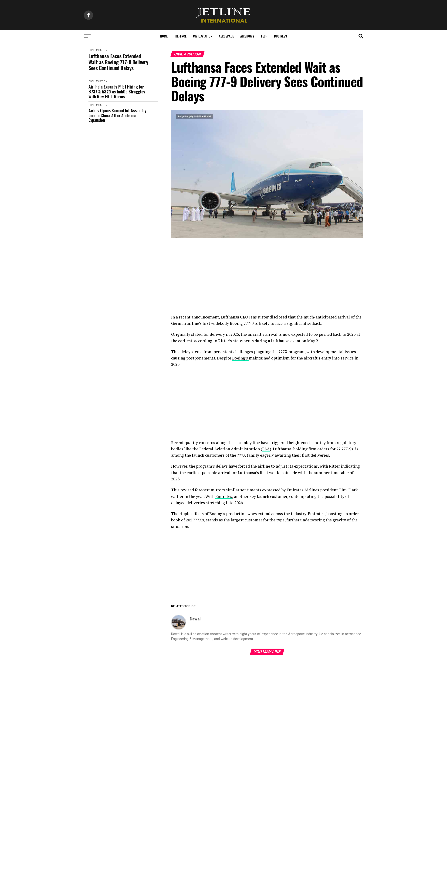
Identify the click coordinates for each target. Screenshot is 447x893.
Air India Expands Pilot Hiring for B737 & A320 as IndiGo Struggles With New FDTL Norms (116, 91)
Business (280, 36)
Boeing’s (240, 358)
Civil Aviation (202, 36)
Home (164, 36)
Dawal (195, 619)
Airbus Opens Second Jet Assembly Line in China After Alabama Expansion (117, 115)
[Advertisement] (267, 279)
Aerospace (226, 36)
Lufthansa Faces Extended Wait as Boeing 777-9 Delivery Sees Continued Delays (118, 62)
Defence (180, 36)
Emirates (223, 496)
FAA (266, 449)
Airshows (247, 36)
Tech (264, 36)
